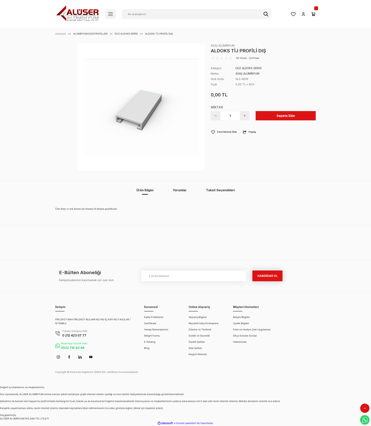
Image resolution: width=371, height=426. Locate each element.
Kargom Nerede (198, 354)
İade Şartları (195, 348)
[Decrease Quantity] (215, 115)
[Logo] (77, 13)
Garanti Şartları (197, 341)
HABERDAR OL (267, 275)
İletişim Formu (152, 335)
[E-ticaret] (185, 423)
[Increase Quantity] (244, 115)
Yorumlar (180, 190)
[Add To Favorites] (224, 132)
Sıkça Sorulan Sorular (245, 335)
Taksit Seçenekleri (220, 190)
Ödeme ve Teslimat (200, 329)
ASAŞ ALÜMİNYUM (223, 45)
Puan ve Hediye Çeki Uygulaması (252, 329)
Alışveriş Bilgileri (198, 317)
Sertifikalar (150, 323)
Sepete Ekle (286, 116)
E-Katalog (149, 341)
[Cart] (313, 14)
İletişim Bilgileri (241, 317)
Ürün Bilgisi (144, 190)
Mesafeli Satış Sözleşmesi (204, 323)
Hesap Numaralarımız (156, 329)
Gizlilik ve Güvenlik (199, 335)
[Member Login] (303, 14)
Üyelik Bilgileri (241, 323)
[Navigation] (110, 14)
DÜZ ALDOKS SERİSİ (249, 68)
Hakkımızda (239, 341)
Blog (146, 348)
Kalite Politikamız (153, 317)
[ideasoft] (165, 423)
